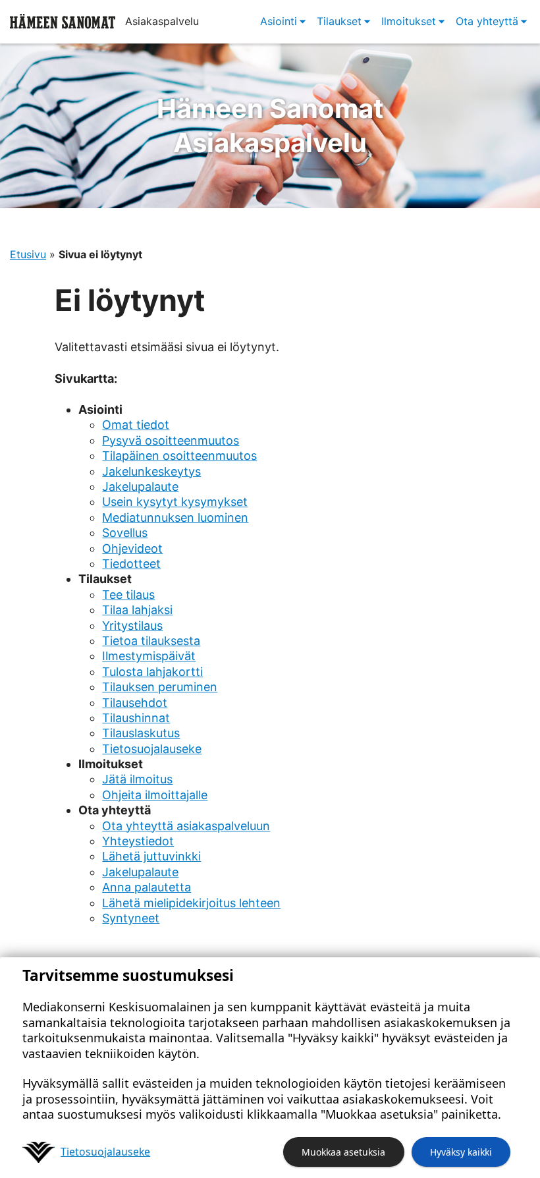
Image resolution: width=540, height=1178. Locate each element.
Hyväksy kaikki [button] (461, 1152)
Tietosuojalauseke (152, 749)
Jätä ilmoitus (137, 779)
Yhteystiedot (138, 841)
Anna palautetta (146, 887)
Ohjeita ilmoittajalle (154, 795)
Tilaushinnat (136, 718)
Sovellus (125, 533)
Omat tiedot (135, 425)
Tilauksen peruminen (159, 687)
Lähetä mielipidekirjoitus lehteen (191, 903)
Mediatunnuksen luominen (175, 517)
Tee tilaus (128, 595)
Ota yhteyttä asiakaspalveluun (186, 826)
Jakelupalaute (140, 486)
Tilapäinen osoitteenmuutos (179, 456)
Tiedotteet (131, 564)
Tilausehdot (134, 703)
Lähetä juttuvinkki (151, 856)
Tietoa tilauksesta (151, 641)
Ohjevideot (132, 548)
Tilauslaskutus (141, 733)
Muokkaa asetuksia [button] (343, 1152)
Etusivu (28, 254)
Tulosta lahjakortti (152, 672)
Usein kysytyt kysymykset (175, 502)
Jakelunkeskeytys (151, 471)
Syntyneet (130, 918)
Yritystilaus (132, 625)
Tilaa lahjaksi (137, 610)
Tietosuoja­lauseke (105, 1151)
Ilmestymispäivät (149, 656)
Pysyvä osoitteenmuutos (170, 440)
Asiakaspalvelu (270, 125)
